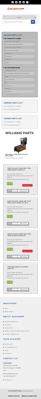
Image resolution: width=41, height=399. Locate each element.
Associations (9, 328)
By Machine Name (12, 68)
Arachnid (8, 59)
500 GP (7, 88)
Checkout (8, 353)
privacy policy (14, 396)
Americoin (8, 53)
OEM (6, 308)
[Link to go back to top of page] (37, 395)
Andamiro (9, 56)
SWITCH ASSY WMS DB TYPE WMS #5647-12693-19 (19, 169)
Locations (8, 325)
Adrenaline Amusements (14, 44)
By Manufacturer (12, 38)
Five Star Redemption (12, 41)
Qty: (10, 191)
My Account (9, 344)
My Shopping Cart (11, 347)
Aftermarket (9, 311)
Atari (7, 62)
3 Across (8, 85)
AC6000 (8, 91)
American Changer (12, 50)
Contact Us (8, 380)
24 (6, 82)
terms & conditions (29, 396)
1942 (6, 76)
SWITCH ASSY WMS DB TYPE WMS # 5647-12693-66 (19, 235)
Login (6, 350)
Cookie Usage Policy (12, 334)
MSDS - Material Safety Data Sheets (17, 331)
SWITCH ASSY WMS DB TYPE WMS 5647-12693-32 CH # (19, 202)
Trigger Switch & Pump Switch (17, 267)
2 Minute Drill (10, 79)
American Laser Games (13, 47)
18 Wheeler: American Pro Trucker (17, 73)
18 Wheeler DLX (10, 70)
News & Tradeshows (11, 321)
